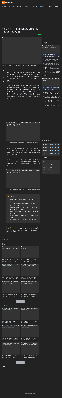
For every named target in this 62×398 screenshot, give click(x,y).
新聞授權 (20, 392)
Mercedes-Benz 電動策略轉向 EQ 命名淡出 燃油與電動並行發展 (29, 277)
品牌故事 (57, 6)
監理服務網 (46, 172)
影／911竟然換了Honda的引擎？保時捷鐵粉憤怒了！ (28, 260)
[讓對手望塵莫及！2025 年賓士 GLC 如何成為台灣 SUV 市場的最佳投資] (11, 270)
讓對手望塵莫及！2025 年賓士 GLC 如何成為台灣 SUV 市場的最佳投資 (10, 277)
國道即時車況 (46, 162)
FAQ (14, 392)
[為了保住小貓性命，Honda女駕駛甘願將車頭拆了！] (30, 314)
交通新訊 (34, 6)
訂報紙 (43, 392)
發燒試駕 (11, 6)
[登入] (57, 2)
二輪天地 (49, 6)
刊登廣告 (9, 392)
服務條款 (25, 392)
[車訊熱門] (59, 76)
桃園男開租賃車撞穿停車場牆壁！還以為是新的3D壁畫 (24, 200)
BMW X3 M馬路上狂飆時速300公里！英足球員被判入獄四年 (24, 216)
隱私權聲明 (33, 392)
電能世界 (27, 6)
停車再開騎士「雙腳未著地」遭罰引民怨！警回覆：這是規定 (29, 295)
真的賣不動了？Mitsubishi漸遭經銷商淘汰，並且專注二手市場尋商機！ (10, 260)
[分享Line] (3, 74)
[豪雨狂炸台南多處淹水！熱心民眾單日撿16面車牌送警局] (11, 348)
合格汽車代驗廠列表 (48, 164)
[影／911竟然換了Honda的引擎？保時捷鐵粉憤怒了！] (30, 252)
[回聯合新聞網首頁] (3, 2)
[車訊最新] (59, 43)
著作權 (29, 392)
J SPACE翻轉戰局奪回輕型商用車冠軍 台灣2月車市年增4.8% (10, 295)
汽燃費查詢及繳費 (47, 169)
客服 (16, 392)
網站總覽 (52, 392)
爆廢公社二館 (37, 65)
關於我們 (47, 392)
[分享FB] (3, 70)
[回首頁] (9, 2)
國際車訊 (19, 6)
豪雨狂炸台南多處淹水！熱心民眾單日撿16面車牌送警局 (10, 356)
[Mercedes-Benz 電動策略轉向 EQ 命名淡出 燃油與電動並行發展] (30, 270)
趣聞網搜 (42, 6)
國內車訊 (4, 6)
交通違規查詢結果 (47, 167)
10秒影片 (31, 85)
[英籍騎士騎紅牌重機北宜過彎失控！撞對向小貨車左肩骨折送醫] (11, 331)
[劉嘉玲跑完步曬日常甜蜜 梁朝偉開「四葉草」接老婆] (11, 314)
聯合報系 (38, 392)
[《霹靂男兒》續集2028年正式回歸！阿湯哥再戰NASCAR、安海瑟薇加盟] (30, 348)
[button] (59, 2)
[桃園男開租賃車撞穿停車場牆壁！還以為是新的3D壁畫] (30, 331)
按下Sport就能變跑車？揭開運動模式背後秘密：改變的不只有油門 (24, 204)
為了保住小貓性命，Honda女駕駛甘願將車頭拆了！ (23, 220)
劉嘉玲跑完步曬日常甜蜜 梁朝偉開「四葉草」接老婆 (10, 321)
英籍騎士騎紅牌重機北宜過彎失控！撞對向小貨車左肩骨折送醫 (24, 212)
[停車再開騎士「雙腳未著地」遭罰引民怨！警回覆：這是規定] (30, 287)
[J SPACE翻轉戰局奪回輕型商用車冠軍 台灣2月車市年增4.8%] (11, 287)
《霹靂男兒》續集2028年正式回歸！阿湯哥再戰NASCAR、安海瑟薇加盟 (23, 208)
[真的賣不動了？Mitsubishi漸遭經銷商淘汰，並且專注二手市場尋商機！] (11, 252)
